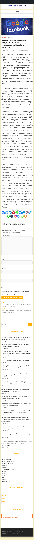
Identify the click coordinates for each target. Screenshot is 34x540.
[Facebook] (3, 212)
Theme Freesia (23, 531)
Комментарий (5, 235)
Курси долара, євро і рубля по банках (10, 517)
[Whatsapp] (16, 212)
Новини (3, 37)
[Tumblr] (11, 216)
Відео (3, 477)
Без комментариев (23, 50)
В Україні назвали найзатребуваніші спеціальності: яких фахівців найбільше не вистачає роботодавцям (16, 443)
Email (3, 269)
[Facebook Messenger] (20, 212)
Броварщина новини (7, 461)
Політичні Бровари (7, 463)
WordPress (4, 533)
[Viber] (27, 212)
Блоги (3, 473)
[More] (25, 216)
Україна (9, 37)
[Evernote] (22, 216)
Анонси (3, 471)
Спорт (3, 475)
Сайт (2, 277)
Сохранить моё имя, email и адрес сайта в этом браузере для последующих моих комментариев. (16, 293)
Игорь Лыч (5, 50)
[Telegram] (18, 216)
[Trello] (23, 212)
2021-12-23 (13, 50)
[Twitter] (6, 212)
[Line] (8, 216)
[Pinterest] (13, 212)
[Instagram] (15, 216)
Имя (3, 259)
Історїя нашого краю (7, 469)
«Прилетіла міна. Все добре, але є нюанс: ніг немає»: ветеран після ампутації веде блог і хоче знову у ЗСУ (16, 353)
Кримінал (4, 479)
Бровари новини (6, 459)
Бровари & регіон (6, 531)
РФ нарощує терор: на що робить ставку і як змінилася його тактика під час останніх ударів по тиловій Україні (16, 419)
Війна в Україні (5, 481)
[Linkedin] (10, 212)
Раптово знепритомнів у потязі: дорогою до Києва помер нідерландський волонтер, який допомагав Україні (16, 375)
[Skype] (30, 212)
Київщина (4, 465)
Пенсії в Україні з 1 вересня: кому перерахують (15, 361)
